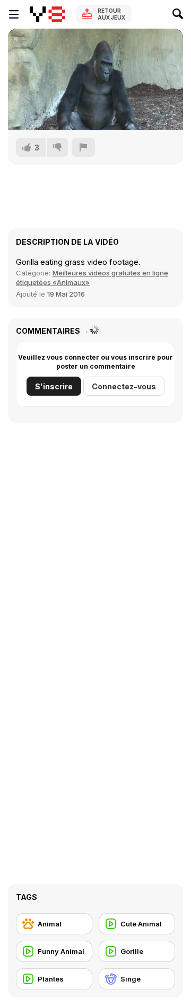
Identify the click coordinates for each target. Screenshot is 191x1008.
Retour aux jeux (111, 14)
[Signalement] (83, 147)
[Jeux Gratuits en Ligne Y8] (47, 14)
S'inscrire (54, 386)
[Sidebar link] (13, 14)
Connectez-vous (124, 386)
